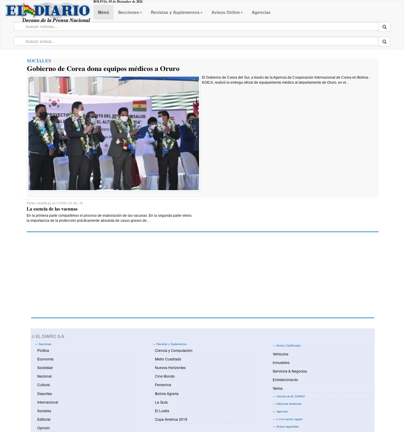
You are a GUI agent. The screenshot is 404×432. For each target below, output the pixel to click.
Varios (278, 388)
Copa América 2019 (171, 419)
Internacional (47, 402)
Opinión (43, 427)
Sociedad (45, 367)
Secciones (128, 12)
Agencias (261, 12)
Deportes (44, 393)
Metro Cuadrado (168, 358)
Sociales (44, 410)
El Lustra (162, 410)
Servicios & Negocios (290, 370)
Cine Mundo (165, 375)
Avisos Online (225, 12)
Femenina (163, 384)
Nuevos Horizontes (170, 367)
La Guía (161, 402)
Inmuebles (281, 362)
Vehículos (280, 353)
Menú (103, 12)
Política (43, 350)
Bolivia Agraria (167, 393)
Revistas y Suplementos (175, 12)
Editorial (44, 419)
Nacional (44, 375)
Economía (45, 358)
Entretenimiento (285, 379)
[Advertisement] (75, 278)
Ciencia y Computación (174, 350)
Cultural (43, 384)
